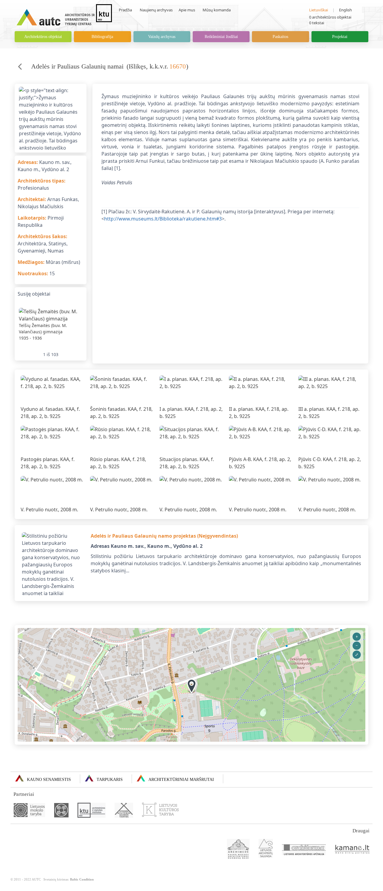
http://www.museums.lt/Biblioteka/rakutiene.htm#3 (163, 218)
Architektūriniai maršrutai (181, 779)
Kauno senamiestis (49, 779)
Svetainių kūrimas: (68, 879)
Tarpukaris (110, 779)
